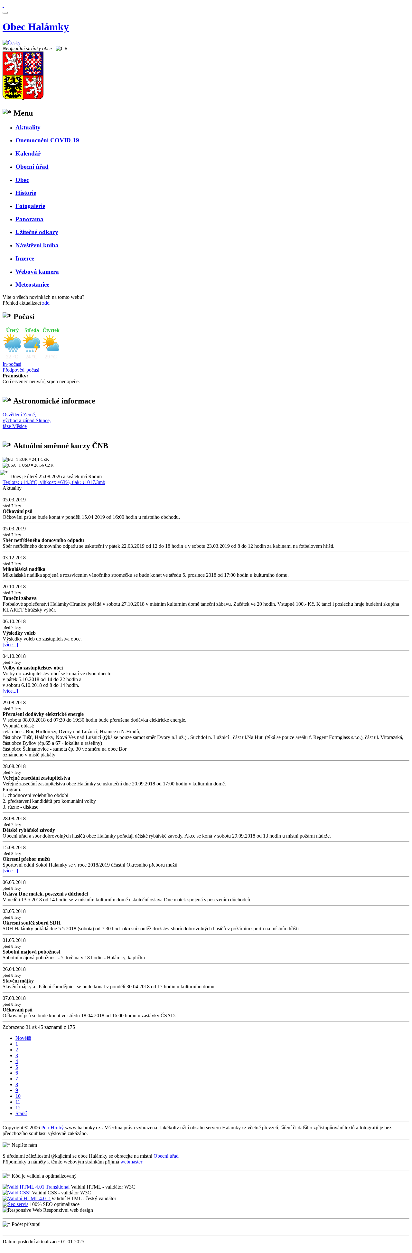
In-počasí (12, 364)
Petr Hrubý (52, 1127)
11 (17, 1102)
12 (18, 1107)
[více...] (10, 644)
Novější (23, 1038)
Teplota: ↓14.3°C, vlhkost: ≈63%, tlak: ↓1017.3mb (54, 482)
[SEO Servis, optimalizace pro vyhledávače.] (15, 1204)
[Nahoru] (3, 5)
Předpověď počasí (21, 370)
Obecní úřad (166, 1156)
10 (18, 1096)
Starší (21, 1113)
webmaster (131, 1161)
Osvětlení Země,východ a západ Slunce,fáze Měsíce (27, 420)
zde (45, 303)
